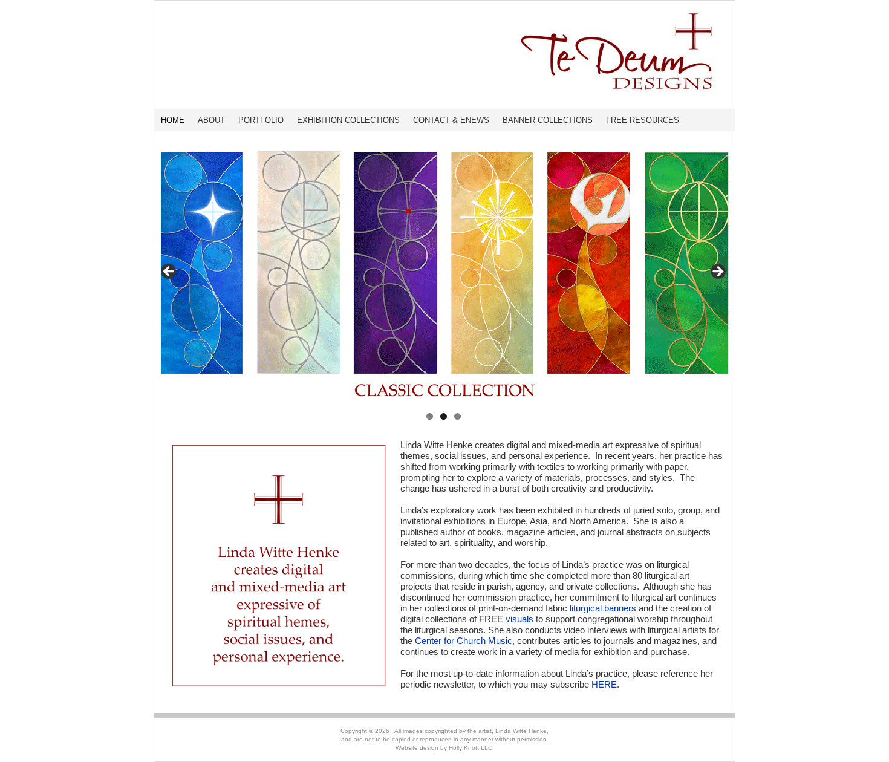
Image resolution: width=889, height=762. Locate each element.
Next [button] (717, 272)
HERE (604, 684)
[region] (443, 275)
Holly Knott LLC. (471, 747)
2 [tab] (443, 416)
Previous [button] (169, 272)
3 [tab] (457, 416)
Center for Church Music (463, 641)
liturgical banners (603, 608)
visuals (519, 619)
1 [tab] (429, 416)
